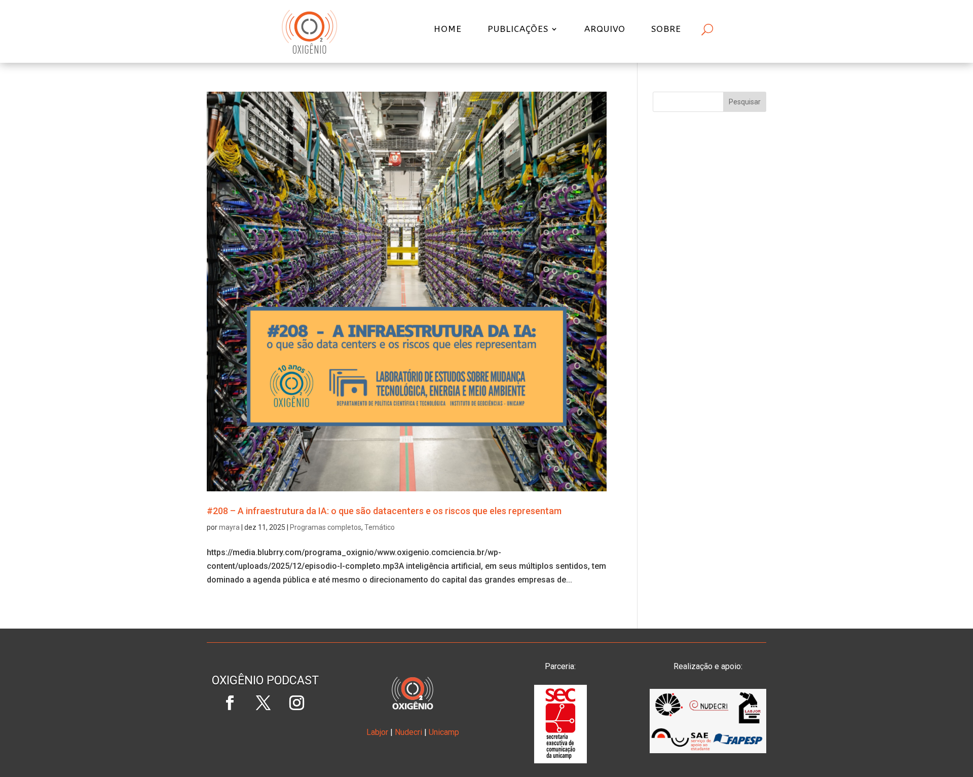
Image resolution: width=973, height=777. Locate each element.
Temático (379, 527)
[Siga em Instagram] (296, 703)
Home (448, 29)
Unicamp (444, 732)
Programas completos (325, 527)
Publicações (518, 29)
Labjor (377, 732)
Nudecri (408, 732)
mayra (229, 527)
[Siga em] (265, 736)
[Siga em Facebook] (229, 703)
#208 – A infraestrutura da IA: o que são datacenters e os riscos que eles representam (384, 511)
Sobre (666, 29)
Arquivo (604, 29)
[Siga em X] (263, 703)
